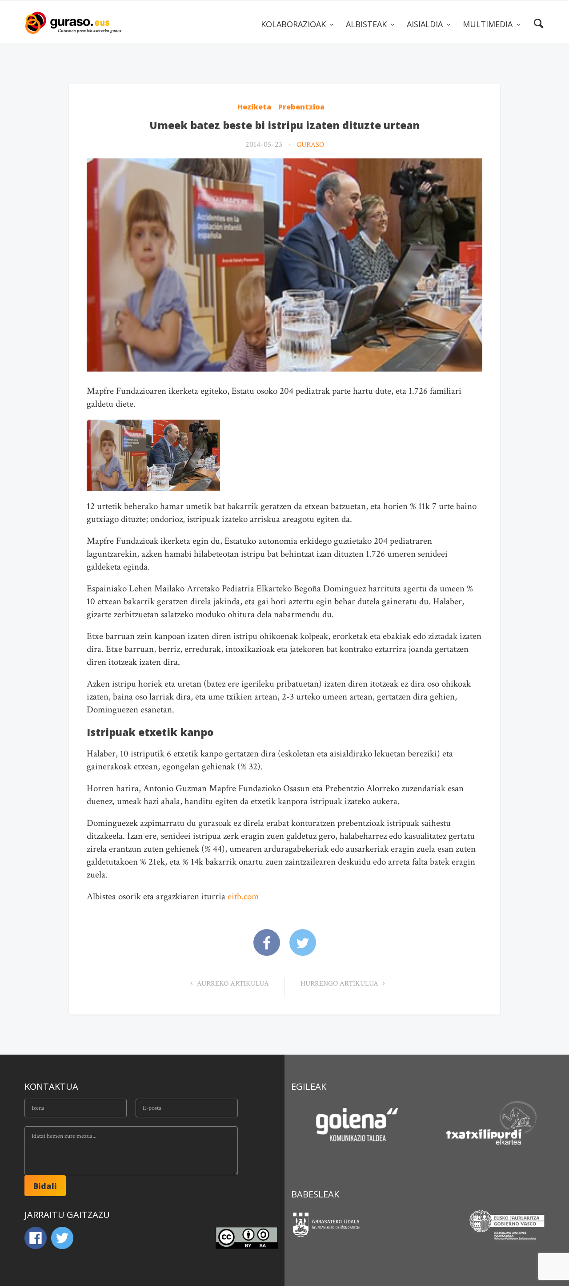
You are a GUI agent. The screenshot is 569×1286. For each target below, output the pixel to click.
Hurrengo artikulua (340, 983)
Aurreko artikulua (232, 983)
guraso (310, 145)
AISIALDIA (426, 24)
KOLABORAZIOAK (294, 24)
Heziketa (254, 106)
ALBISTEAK (367, 24)
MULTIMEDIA (489, 24)
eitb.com (243, 896)
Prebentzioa (301, 106)
